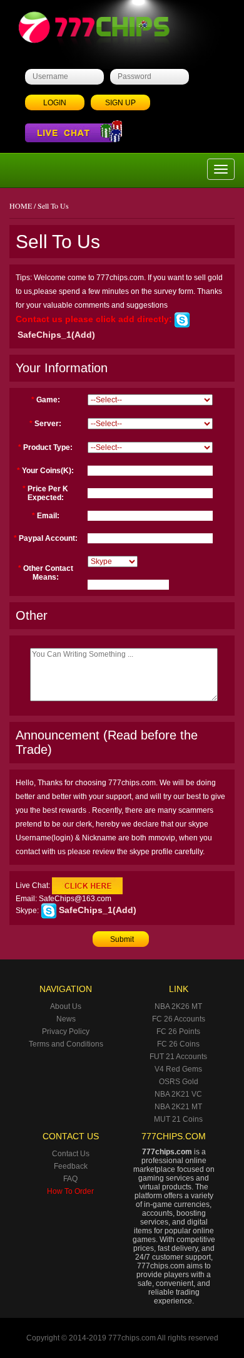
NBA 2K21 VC (178, 1094)
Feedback (71, 1166)
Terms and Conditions (66, 1044)
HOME (20, 206)
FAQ (70, 1178)
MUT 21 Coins (178, 1119)
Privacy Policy (65, 1031)
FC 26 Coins (178, 1044)
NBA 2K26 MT (178, 1006)
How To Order (70, 1191)
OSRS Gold (178, 1081)
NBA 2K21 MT (178, 1106)
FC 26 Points (178, 1031)
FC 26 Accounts (178, 1019)
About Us (65, 1006)
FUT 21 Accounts (178, 1056)
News (66, 1019)
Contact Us (70, 1153)
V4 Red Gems (178, 1069)
